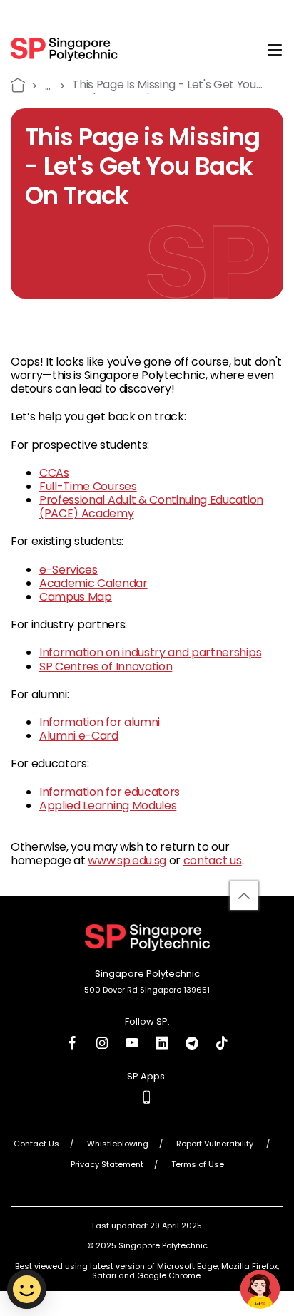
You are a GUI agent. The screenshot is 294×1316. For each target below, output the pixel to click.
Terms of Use (197, 1165)
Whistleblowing (117, 1144)
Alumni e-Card (78, 735)
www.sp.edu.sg (127, 860)
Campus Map (75, 597)
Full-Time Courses (88, 486)
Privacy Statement (107, 1165)
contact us (212, 860)
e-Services (68, 569)
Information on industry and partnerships (150, 652)
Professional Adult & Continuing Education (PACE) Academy (151, 507)
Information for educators (109, 792)
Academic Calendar (93, 583)
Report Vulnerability (215, 1144)
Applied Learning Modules (107, 805)
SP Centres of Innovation (105, 666)
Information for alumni (99, 722)
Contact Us (36, 1144)
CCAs (54, 473)
